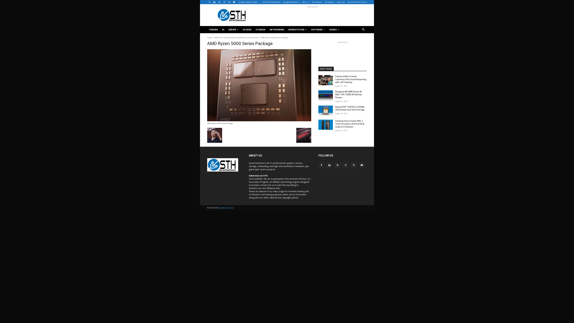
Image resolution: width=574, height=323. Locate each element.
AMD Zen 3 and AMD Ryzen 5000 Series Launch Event (236, 37)
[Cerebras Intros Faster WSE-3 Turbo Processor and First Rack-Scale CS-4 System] (325, 125)
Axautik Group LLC (226, 208)
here (304, 194)
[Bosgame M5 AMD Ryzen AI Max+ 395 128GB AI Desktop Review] (325, 95)
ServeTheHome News (271, 2)
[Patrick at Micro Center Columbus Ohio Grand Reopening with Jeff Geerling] (325, 80)
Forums (213, 29)
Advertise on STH (258, 175)
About (304, 2)
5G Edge (247, 29)
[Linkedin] (214, 2)
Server (232, 29)
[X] (229, 2)
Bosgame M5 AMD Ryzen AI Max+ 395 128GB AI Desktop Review (348, 94)
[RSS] (219, 2)
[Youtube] (234, 2)
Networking (277, 29)
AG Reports (329, 2)
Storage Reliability (290, 2)
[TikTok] (224, 2)
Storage (260, 29)
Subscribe (341, 2)
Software (317, 29)
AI (223, 29)
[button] (363, 29)
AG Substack (317, 2)
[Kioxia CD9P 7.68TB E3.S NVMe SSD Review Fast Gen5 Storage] (325, 111)
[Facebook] (209, 2)
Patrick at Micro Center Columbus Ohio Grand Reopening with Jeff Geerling (350, 79)
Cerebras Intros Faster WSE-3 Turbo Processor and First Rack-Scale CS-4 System (350, 124)
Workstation (296, 29)
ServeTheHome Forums (357, 2)
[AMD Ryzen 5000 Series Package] (259, 85)
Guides (333, 29)
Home (209, 37)
